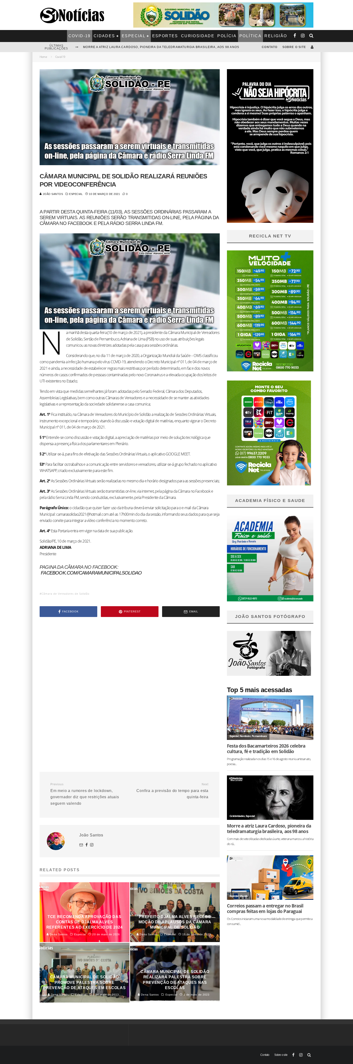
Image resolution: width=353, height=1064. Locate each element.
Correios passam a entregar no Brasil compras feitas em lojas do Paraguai (265, 908)
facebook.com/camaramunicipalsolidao (91, 572)
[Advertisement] (130, 661)
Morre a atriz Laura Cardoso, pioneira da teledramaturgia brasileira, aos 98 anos (269, 828)
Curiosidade (197, 36)
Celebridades (237, 816)
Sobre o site (294, 47)
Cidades (104, 36)
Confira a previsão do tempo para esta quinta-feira (172, 791)
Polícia (227, 36)
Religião (275, 36)
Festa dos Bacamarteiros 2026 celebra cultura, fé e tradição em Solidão (152, 47)
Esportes (165, 36)
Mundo (244, 896)
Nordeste (245, 736)
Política (250, 36)
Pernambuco (259, 736)
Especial (134, 36)
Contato (269, 47)
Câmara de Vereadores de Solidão (65, 593)
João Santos (52, 194)
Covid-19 (79, 36)
